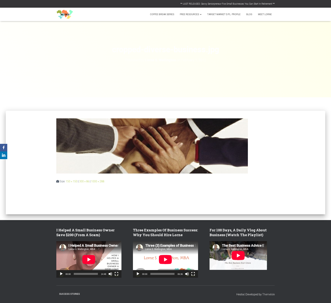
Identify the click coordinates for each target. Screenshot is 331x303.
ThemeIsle (268, 294)
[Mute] (110, 274)
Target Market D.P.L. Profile (224, 14)
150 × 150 (71, 181)
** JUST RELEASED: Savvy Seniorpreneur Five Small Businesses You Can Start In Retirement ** (227, 3)
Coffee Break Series (162, 14)
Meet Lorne (265, 14)
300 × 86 (84, 181)
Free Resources (190, 14)
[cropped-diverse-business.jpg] (152, 145)
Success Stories (69, 294)
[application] (88, 259)
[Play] (61, 274)
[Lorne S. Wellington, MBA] (64, 14)
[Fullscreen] (116, 274)
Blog (249, 14)
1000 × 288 (97, 181)
